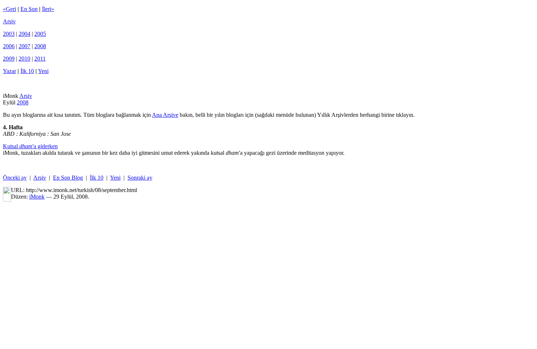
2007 (24, 46)
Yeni (43, 71)
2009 (9, 58)
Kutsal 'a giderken (30, 146)
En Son (29, 9)
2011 (40, 58)
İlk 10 (27, 71)
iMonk (37, 196)
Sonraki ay (139, 177)
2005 (40, 34)
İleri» (48, 9)
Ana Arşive (165, 115)
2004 (24, 34)
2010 (24, 58)
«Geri (9, 9)
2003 (9, 34)
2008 (40, 46)
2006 (9, 46)
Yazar (9, 71)
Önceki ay (15, 177)
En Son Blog (68, 177)
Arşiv (9, 21)
